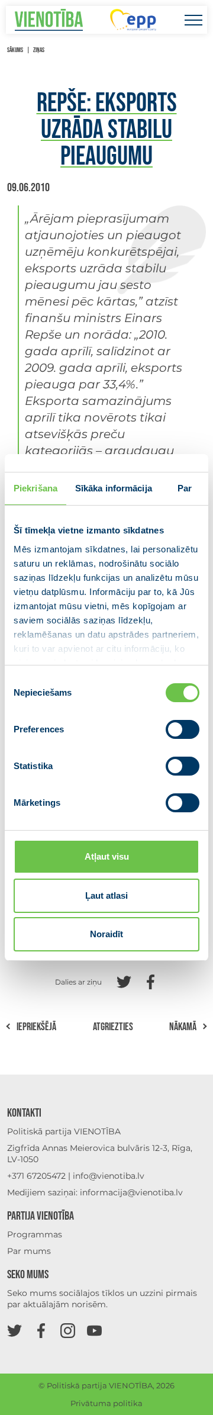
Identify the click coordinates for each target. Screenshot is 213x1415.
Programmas (34, 1234)
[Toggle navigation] (193, 20)
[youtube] (94, 1330)
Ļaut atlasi (106, 895)
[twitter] (14, 1330)
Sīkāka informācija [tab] (113, 488)
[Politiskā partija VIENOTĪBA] (49, 20)
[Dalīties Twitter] (124, 980)
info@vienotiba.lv (108, 1175)
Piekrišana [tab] (35, 488)
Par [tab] (185, 488)
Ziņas (38, 50)
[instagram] (67, 1330)
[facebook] (41, 1330)
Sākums (15, 50)
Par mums (29, 1251)
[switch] (182, 729)
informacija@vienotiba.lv (131, 1192)
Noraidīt (106, 934)
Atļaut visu (107, 856)
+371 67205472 (36, 1175)
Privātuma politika (106, 1403)
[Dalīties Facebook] (150, 980)
